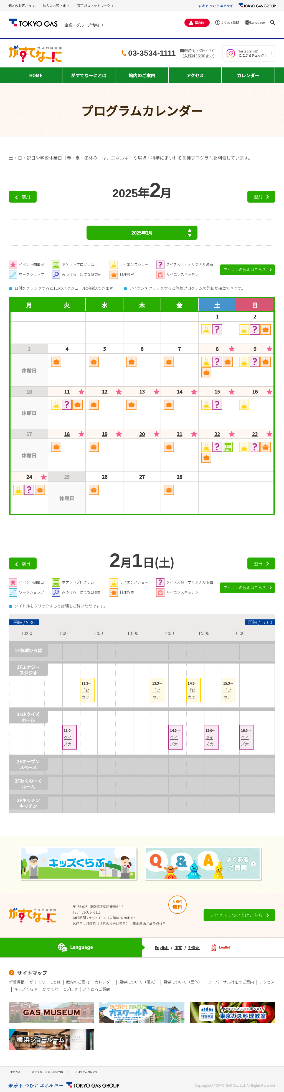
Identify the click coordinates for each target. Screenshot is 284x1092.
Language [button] (257, 22)
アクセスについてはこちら (236, 915)
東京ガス (15, 1072)
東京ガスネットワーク (93, 5)
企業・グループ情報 (81, 25)
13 (142, 392)
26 (104, 477)
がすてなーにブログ (60, 989)
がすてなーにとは (45, 982)
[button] (272, 22)
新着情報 (16, 982)
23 (255, 434)
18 (67, 434)
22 (217, 434)
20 (142, 434)
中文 (178, 947)
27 (142, 477)
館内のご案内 (77, 982)
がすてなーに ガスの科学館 (47, 1072)
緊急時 (199, 22)
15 (217, 392)
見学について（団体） (182, 982)
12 (104, 392)
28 (179, 477)
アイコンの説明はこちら (245, 269)
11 (67, 392)
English (162, 947)
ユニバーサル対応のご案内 (230, 982)
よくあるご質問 (96, 989)
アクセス (267, 982)
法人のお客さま (54, 5)
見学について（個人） (138, 982)
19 (104, 434)
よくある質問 (230, 22)
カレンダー (104, 982)
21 (179, 434)
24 (29, 477)
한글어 (194, 947)
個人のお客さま (20, 5)
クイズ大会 (68, 744)
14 (179, 392)
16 (255, 392)
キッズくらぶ (25, 989)
